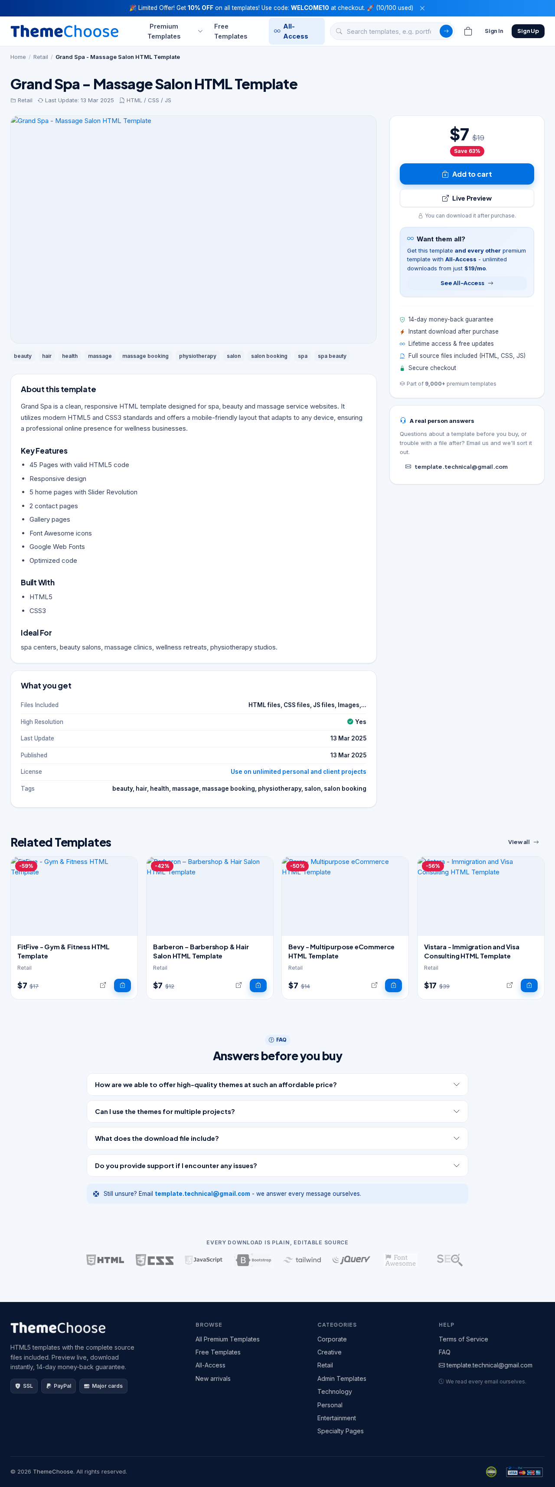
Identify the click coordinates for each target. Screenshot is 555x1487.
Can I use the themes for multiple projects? (165, 1111)
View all (519, 841)
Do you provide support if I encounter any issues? (176, 1165)
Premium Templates (163, 30)
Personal (330, 1405)
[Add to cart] (122, 986)
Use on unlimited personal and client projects (298, 771)
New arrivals (213, 1378)
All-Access (295, 30)
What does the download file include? (157, 1138)
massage (100, 356)
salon (234, 356)
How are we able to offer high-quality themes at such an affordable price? (216, 1084)
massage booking (145, 356)
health (70, 356)
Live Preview (471, 198)
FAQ (445, 1352)
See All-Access (462, 282)
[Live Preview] (103, 986)
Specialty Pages (340, 1431)
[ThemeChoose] (64, 31)
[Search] (446, 31)
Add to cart (472, 174)
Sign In (494, 30)
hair (47, 356)
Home (18, 56)
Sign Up (528, 30)
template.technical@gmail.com (461, 466)
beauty (23, 356)
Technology (334, 1391)
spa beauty (332, 356)
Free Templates (230, 30)
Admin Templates (341, 1378)
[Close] (422, 8)
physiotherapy (197, 356)
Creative (329, 1352)
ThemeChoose (53, 1471)
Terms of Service (463, 1339)
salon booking (269, 356)
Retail (40, 56)
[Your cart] (468, 31)
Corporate (332, 1339)
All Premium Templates (228, 1339)
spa (302, 356)
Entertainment (336, 1418)
